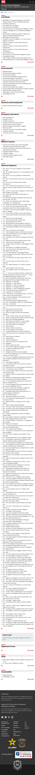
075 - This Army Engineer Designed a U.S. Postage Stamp (18, 442)
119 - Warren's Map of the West (11, 345)
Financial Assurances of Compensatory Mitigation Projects (18, 29)
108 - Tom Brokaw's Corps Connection (13, 369)
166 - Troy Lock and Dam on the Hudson (13, 230)
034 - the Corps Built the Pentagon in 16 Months (15, 555)
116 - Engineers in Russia (9, 350)
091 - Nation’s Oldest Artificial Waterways (13, 405)
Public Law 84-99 (7, 128)
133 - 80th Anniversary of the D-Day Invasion (14, 323)
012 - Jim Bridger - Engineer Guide (11, 600)
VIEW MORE (30, 62)
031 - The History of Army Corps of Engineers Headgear (17, 559)
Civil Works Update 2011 (9, 23)
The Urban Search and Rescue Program (13, 133)
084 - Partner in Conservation (10, 424)
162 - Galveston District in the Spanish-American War (17, 240)
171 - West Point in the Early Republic (12, 218)
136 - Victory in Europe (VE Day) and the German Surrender (18, 317)
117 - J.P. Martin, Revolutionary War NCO (13, 348)
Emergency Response (8, 121)
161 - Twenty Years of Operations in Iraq (13, 242)
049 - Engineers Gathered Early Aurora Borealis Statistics (17, 514)
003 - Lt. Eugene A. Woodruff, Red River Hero (14, 621)
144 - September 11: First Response (12, 292)
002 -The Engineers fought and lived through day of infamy (18, 622)
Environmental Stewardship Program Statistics (15, 76)
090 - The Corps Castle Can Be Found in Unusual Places (17, 406)
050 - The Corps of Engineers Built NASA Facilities (16, 513)
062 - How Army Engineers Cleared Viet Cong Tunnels (17, 478)
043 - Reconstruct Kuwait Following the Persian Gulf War (17, 528)
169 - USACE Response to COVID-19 (12, 221)
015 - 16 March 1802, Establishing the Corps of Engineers (18, 591)
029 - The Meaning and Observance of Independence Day (18, 564)
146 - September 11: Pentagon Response (13, 287)
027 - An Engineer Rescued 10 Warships (13, 569)
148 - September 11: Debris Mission (12, 283)
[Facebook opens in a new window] (2, 717)
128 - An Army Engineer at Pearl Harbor (13, 329)
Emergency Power (7, 119)
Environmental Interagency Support (12, 73)
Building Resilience (7, 71)
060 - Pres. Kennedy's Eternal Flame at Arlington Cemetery (18, 484)
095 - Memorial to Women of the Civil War (14, 396)
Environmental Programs (9, 75)
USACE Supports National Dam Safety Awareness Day (17, 58)
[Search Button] (30, 2)
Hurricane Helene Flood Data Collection (13, 122)
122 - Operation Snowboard (10, 340)
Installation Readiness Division (11, 151)
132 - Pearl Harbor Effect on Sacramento (13, 324)
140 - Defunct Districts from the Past (12, 309)
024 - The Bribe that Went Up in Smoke (13, 573)
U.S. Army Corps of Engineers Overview (13, 663)
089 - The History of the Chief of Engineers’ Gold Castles (17, 408)
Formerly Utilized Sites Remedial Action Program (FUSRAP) (18, 88)
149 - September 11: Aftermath (11, 281)
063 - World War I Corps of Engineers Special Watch (16, 477)
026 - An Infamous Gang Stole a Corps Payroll (15, 571)
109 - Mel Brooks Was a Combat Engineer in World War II (18, 367)
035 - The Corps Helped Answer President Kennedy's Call (18, 554)
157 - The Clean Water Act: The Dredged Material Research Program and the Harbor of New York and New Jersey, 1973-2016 (18, 254)
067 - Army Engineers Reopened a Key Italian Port (16, 468)
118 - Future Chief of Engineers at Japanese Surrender (17, 346)
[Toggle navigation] (32, 2)
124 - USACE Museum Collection (11, 336)
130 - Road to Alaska (8, 326)
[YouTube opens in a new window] (12, 717)
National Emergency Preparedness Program (14, 126)
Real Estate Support (8, 157)
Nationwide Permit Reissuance (11, 37)
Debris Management (8, 117)
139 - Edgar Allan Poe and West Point (12, 311)
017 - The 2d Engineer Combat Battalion (13, 590)
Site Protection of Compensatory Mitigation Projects (16, 54)
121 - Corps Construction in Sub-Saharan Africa (15, 341)
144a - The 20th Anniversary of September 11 (15, 290)
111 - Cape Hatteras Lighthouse (11, 362)
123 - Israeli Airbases (8, 338)
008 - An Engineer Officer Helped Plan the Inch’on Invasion (18, 609)
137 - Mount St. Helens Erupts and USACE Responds (16, 316)
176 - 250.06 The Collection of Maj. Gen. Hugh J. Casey (17, 204)
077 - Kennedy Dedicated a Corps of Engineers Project (17, 437)
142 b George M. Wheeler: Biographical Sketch (15, 300)
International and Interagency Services (13, 155)
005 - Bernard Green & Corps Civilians (13, 615)
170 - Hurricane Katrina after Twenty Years (14, 220)
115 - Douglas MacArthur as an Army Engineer (15, 352)
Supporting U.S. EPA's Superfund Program (14, 92)
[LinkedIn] (6, 717)
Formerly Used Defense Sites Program (13, 87)
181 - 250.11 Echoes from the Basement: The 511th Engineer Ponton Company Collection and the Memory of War (18, 187)
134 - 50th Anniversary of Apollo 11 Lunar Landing (16, 321)
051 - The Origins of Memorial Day (12, 511)
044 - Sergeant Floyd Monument (11, 526)
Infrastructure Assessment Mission (12, 124)
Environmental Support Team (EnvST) (12, 78)
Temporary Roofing (8, 131)
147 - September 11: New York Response (13, 285)
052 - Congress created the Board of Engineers (15, 509)
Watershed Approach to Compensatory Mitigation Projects (18, 59)
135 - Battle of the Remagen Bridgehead (13, 319)
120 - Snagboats (7, 343)
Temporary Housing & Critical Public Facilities (14, 129)
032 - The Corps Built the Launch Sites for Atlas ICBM (17, 557)
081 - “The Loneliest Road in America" (13, 429)
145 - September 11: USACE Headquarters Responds (16, 288)
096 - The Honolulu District (10, 394)
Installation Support (8, 153)
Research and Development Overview (13, 105)
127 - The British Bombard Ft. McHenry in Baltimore (16, 331)
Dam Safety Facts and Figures (11, 25)
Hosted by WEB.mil (7, 754)
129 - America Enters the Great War (12, 328)
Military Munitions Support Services (12, 90)
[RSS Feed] (1, 62)
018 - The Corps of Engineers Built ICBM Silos (15, 588)
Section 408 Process (8, 53)
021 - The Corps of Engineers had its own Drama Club (17, 579)
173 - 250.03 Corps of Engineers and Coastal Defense (17, 213)
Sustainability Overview (9, 56)
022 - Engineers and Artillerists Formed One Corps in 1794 (18, 578)
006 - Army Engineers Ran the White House (14, 614)
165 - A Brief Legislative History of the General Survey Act (18, 232)
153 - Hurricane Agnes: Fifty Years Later (13, 268)
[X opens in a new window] (9, 717)
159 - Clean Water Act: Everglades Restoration (15, 247)
